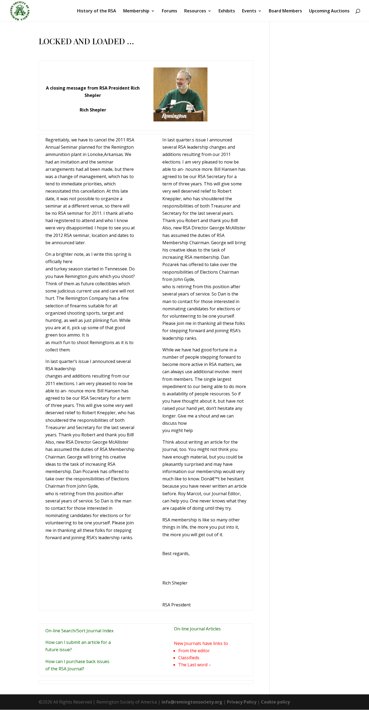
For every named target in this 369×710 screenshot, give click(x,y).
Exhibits (227, 11)
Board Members (285, 11)
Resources (195, 11)
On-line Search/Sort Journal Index (79, 631)
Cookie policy (275, 702)
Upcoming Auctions (329, 11)
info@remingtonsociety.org (192, 702)
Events (249, 11)
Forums (169, 11)
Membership (136, 11)
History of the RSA (96, 11)
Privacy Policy (241, 702)
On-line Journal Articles (197, 629)
